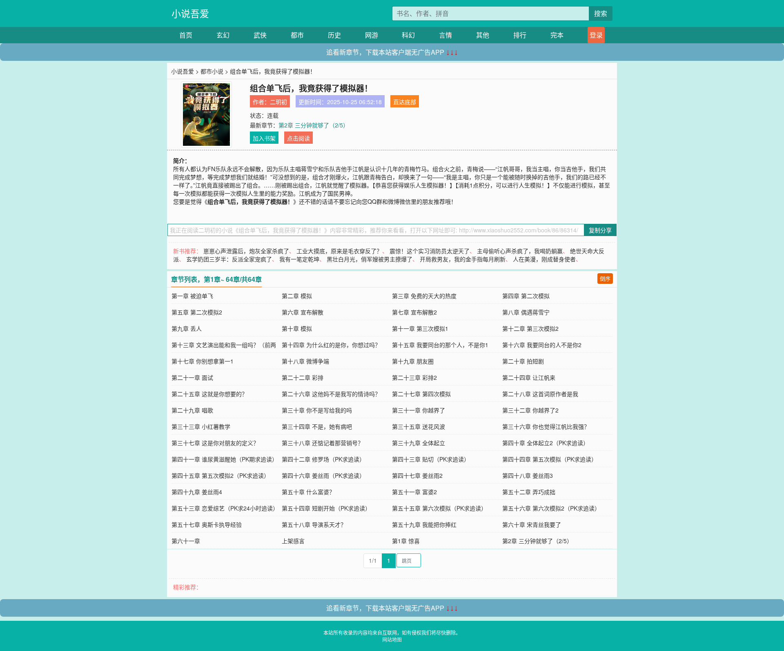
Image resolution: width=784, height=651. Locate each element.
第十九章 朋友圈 (413, 361)
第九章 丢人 (187, 328)
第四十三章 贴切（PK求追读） (431, 459)
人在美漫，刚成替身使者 (544, 259)
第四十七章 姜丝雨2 (417, 475)
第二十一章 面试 (192, 377)
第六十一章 (186, 541)
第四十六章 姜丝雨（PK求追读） (323, 475)
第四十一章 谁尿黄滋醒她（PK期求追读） (225, 459)
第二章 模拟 (297, 296)
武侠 (260, 35)
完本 (557, 35)
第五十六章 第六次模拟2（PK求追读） (551, 508)
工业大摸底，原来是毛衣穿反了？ (339, 251)
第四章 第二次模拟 (526, 296)
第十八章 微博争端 (305, 361)
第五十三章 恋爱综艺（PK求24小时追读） (225, 508)
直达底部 (404, 102)
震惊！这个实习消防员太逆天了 (430, 251)
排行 (519, 35)
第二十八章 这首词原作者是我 (540, 394)
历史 (334, 35)
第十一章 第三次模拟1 (420, 328)
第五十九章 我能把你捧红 (424, 524)
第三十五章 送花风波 (418, 426)
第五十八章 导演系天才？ (314, 524)
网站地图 (392, 639)
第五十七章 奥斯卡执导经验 (207, 524)
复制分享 (600, 230)
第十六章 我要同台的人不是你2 (541, 345)
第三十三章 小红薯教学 (201, 426)
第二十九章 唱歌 (192, 410)
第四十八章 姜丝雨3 (527, 475)
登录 (596, 35)
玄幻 (222, 35)
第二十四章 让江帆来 (528, 377)
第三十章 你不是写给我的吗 (317, 410)
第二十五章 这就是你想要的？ (209, 394)
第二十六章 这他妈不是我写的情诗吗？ (331, 394)
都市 (297, 35)
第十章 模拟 (297, 328)
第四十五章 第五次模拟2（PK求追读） (221, 475)
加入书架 (264, 138)
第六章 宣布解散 (302, 312)
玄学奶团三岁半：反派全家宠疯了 (229, 259)
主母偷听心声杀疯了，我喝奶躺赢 (520, 251)
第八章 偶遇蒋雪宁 (526, 312)
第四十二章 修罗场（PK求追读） (323, 459)
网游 (371, 35)
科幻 (408, 35)
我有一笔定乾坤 (299, 259)
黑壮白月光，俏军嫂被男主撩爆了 (369, 259)
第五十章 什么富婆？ (308, 492)
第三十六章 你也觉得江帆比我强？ (546, 426)
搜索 (600, 13)
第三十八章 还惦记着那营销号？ (322, 443)
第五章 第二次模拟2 (197, 312)
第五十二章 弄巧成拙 (528, 492)
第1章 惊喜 (406, 541)
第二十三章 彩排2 (414, 377)
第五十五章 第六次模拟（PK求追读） (439, 508)
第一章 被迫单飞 (192, 296)
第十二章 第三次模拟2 (530, 328)
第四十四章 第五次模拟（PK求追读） (549, 459)
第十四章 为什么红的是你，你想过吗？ (331, 345)
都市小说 (211, 71)
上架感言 (293, 541)
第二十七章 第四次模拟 (421, 394)
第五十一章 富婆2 (414, 492)
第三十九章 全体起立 (418, 443)
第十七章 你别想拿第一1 (203, 361)
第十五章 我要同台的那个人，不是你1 (440, 345)
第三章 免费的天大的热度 (424, 296)
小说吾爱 (190, 13)
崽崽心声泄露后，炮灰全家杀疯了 (246, 251)
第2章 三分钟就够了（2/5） (313, 125)
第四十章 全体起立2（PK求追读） (545, 443)
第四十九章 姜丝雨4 (197, 492)
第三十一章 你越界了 (418, 410)
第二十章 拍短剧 (523, 361)
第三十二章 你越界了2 (530, 410)
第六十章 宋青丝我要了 (531, 524)
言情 (445, 35)
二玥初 (278, 102)
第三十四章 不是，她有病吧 (317, 426)
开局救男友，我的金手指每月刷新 (463, 259)
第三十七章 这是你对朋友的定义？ (215, 443)
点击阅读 (298, 138)
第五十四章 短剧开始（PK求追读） (326, 508)
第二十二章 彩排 (302, 377)
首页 (185, 35)
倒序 (605, 278)
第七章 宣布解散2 (414, 312)
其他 (482, 35)
